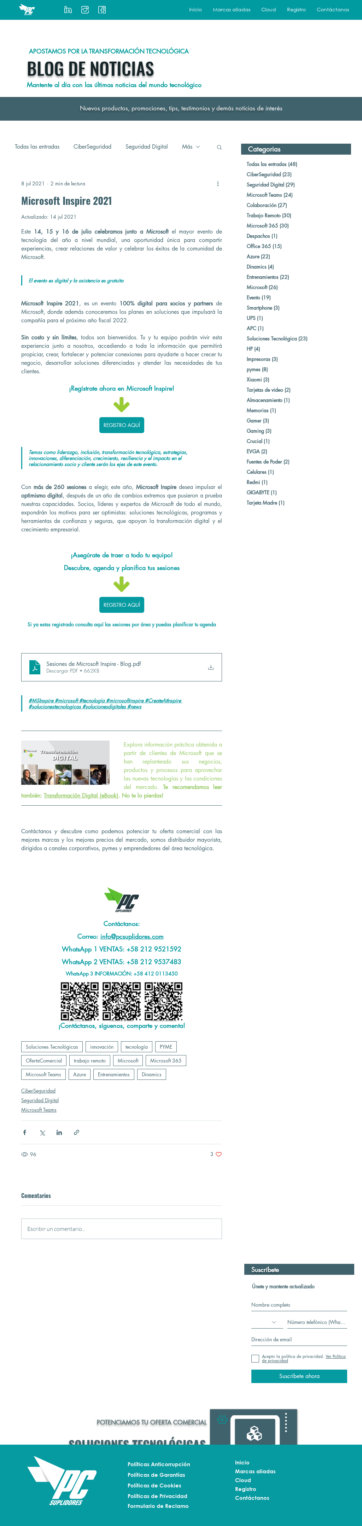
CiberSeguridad (92, 146)
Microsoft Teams (43, 1074)
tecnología (136, 1046)
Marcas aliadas (255, 1471)
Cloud (243, 1480)
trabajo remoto (90, 1060)
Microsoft (128, 1060)
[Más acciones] (218, 183)
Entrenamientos (114, 1074)
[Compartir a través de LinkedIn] (59, 1132)
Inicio (242, 1462)
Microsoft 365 (166, 1060)
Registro (245, 1489)
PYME (166, 1046)
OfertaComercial (44, 1060)
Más (187, 146)
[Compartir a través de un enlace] (76, 1132)
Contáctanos (252, 1498)
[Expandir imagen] (80, 1001)
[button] (231, 9)
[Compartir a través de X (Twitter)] (42, 1132)
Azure (79, 1074)
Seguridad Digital (146, 146)
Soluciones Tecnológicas (52, 1046)
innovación (101, 1046)
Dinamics (152, 1074)
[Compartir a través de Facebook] (24, 1132)
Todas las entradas (37, 146)
